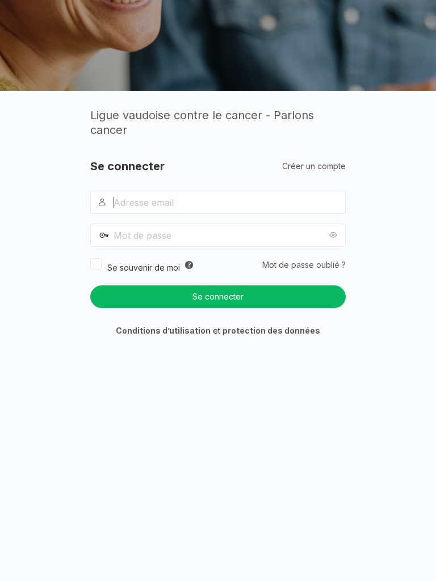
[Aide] (189, 265)
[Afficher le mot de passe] (334, 235)
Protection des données (271, 330)
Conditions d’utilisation (163, 330)
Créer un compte (314, 166)
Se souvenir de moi (143, 267)
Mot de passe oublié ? (304, 265)
